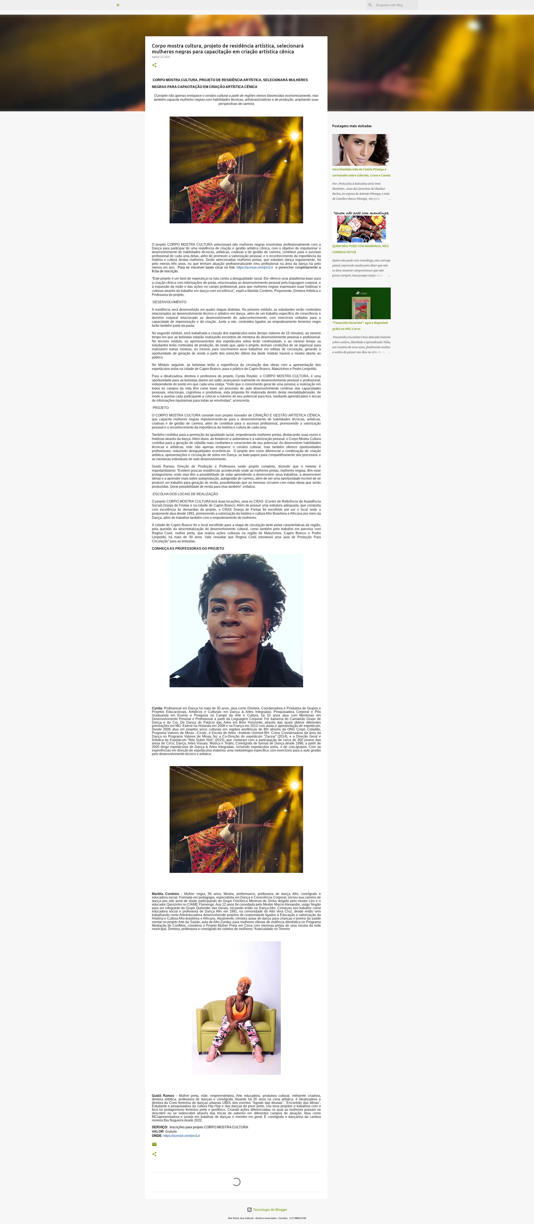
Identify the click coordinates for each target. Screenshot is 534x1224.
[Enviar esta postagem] (154, 1146)
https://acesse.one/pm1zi (255, 267)
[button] (154, 65)
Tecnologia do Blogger (269, 1209)
